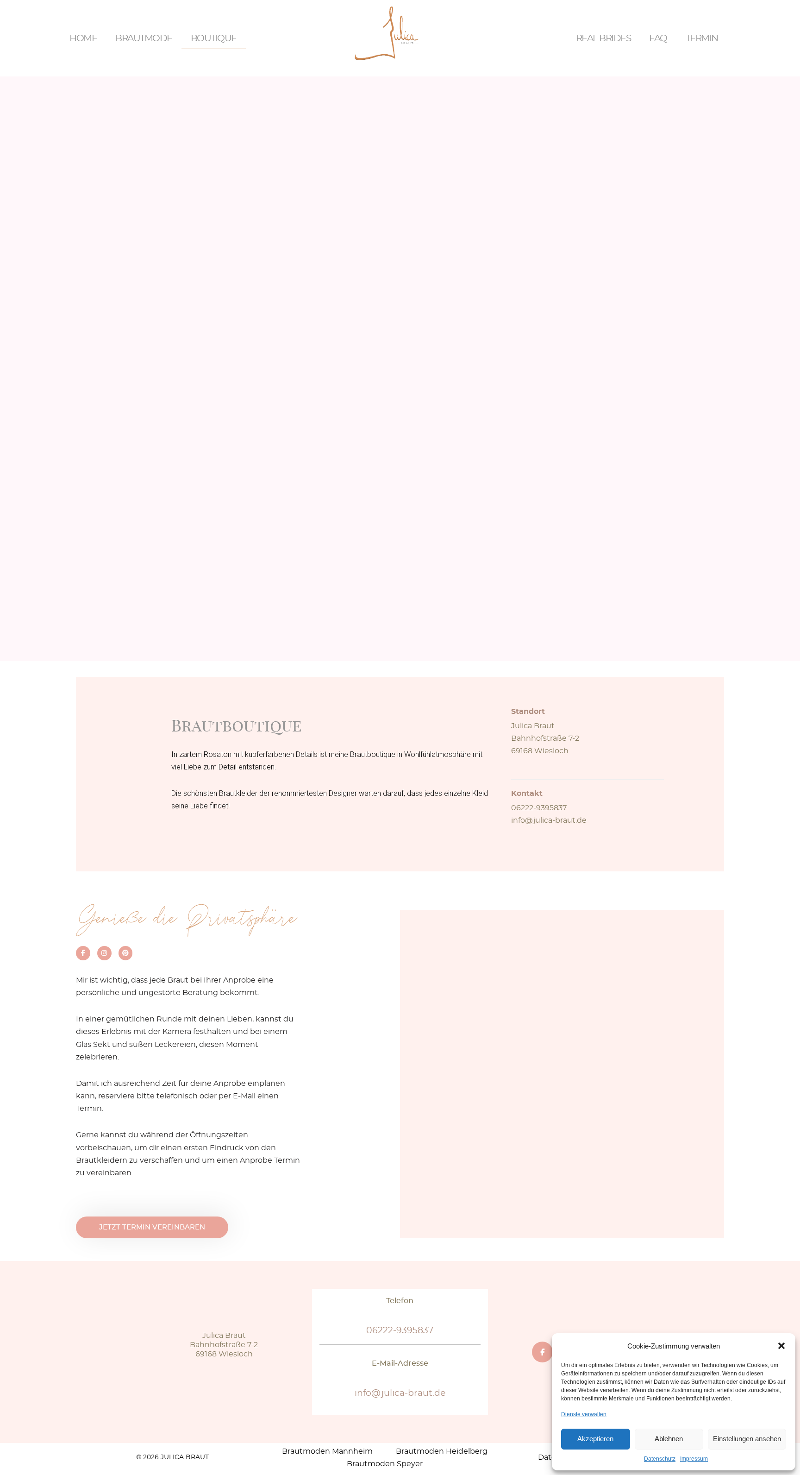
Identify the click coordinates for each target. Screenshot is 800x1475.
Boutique (214, 38)
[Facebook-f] (83, 953)
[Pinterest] (126, 953)
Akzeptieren (595, 1439)
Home (83, 38)
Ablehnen (669, 1439)
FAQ (658, 38)
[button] (781, 1345)
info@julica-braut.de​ (400, 1393)
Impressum (694, 1459)
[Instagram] (104, 953)
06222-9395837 (539, 808)
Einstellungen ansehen (747, 1439)
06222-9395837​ (399, 1330)
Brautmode (143, 38)
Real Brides (603, 38)
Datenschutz (659, 1459)
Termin (702, 38)
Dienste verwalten (583, 1414)
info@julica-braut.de (549, 820)
